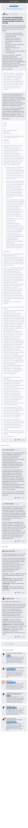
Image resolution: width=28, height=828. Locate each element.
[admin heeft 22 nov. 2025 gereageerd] (3, 668)
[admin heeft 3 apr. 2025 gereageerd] (3, 707)
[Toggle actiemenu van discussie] (26, 1)
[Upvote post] (16, 440)
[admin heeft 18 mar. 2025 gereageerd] (3, 719)
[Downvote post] (19, 440)
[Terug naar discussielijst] (1, 1)
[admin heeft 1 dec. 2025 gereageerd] (3, 654)
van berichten (14, 1)
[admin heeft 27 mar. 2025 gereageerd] (3, 694)
